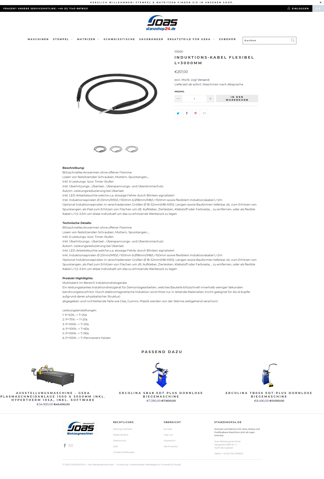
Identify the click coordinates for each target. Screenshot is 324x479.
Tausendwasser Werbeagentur (144, 464)
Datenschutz (119, 440)
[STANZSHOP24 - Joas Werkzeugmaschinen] (162, 24)
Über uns (168, 435)
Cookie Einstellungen (123, 452)
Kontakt (168, 429)
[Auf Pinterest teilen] (195, 113)
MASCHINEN (38, 39)
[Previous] (68, 93)
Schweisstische (119, 39)
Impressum (170, 440)
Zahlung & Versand (122, 429)
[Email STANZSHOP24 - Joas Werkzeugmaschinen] (70, 446)
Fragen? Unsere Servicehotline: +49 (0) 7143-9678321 (45, 8)
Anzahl (179, 91)
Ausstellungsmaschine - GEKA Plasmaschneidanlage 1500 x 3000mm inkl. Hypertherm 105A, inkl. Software (53, 375)
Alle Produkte (171, 446)
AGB (115, 446)
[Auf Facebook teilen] (187, 113)
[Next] (165, 93)
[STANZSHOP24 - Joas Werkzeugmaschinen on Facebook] (65, 446)
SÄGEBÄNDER (151, 39)
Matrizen (86, 39)
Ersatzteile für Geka (190, 39)
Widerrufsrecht (120, 435)
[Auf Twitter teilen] (178, 113)
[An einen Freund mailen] (204, 113)
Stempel (61, 39)
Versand (203, 79)
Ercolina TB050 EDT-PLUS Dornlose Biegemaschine (269, 375)
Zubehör (227, 39)
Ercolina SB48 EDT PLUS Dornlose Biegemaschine (161, 375)
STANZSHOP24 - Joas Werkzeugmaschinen (92, 464)
